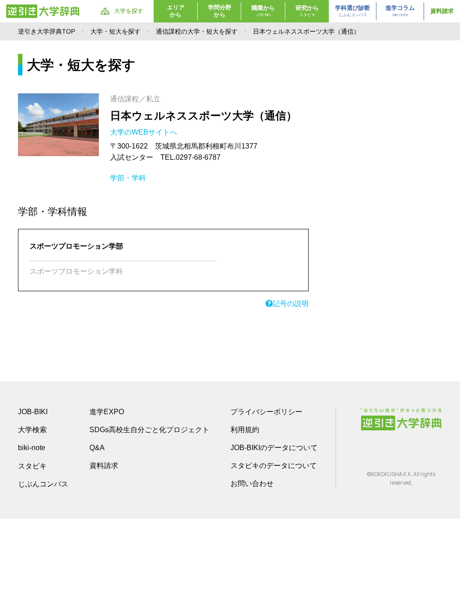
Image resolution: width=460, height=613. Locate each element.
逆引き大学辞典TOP (46, 31)
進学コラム (400, 11)
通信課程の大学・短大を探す (197, 31)
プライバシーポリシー (266, 412)
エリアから (176, 11)
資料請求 (442, 11)
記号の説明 (291, 303)
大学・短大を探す (115, 31)
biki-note (31, 447)
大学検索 (32, 429)
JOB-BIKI (33, 412)
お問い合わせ (252, 483)
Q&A (97, 447)
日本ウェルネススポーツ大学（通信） (203, 115)
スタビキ (32, 466)
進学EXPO (106, 412)
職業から (263, 11)
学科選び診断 (352, 11)
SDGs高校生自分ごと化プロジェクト (149, 429)
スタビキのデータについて (273, 465)
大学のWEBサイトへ (144, 132)
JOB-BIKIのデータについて (274, 447)
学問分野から (219, 11)
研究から (307, 11)
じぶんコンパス (43, 484)
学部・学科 (128, 178)
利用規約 (244, 429)
